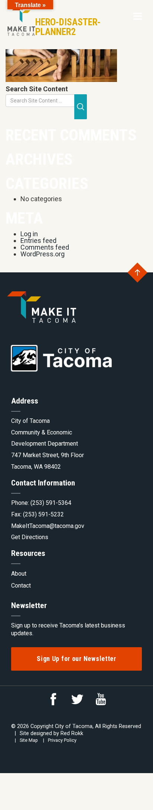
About (18, 573)
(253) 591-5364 (50, 502)
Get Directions (29, 537)
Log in (29, 234)
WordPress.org (42, 254)
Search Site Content (37, 89)
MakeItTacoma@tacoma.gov (47, 525)
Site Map (29, 740)
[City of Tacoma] (20, 18)
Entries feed (38, 240)
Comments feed (44, 247)
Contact (21, 585)
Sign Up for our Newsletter (76, 658)
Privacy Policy (62, 740)
